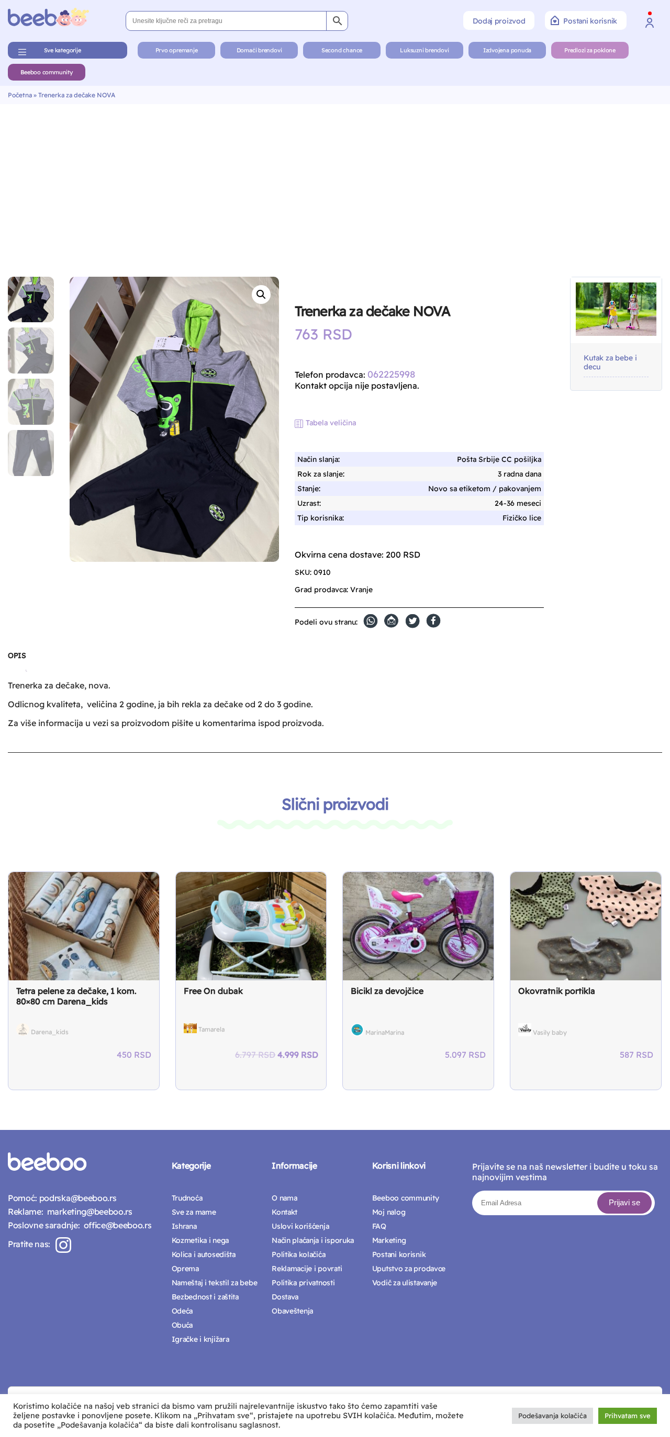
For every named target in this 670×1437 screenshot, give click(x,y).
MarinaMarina (384, 1032)
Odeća (182, 1311)
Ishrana (184, 1226)
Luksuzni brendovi (424, 50)
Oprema (185, 1268)
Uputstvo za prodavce (408, 1268)
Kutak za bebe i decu (610, 362)
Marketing (389, 1240)
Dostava (285, 1297)
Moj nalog (388, 1212)
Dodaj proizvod (499, 21)
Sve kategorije (62, 50)
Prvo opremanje (176, 50)
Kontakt (284, 1212)
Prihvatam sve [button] (628, 1415)
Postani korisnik (590, 21)
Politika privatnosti (303, 1282)
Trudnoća (187, 1198)
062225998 (391, 374)
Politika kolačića (298, 1254)
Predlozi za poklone (590, 50)
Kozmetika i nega (200, 1240)
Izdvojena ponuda (507, 50)
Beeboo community (46, 72)
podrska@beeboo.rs (76, 1198)
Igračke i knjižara (200, 1339)
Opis (17, 655)
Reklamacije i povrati (307, 1268)
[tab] (17, 660)
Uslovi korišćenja (300, 1226)
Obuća (182, 1325)
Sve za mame (194, 1212)
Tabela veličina (331, 422)
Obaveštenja (292, 1311)
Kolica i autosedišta (204, 1254)
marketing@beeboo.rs (87, 1211)
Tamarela (211, 1029)
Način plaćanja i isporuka (313, 1240)
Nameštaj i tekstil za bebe (215, 1282)
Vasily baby (550, 1032)
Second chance (341, 50)
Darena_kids (50, 1032)
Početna (20, 95)
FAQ (379, 1226)
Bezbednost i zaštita (205, 1297)
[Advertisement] (335, 182)
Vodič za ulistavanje (404, 1282)
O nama (284, 1198)
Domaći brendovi (259, 50)
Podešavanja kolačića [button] (552, 1415)
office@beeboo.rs (115, 1225)
